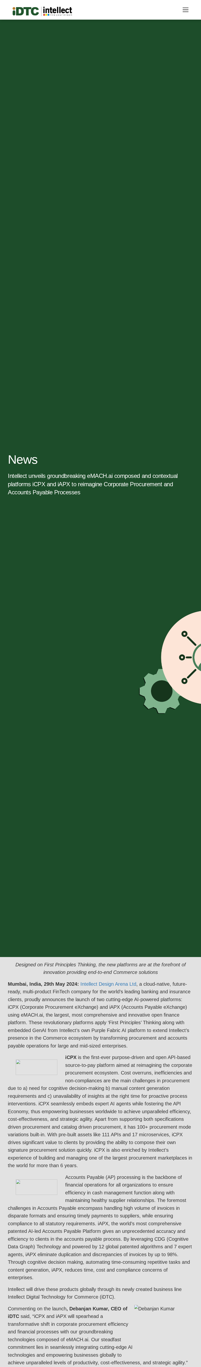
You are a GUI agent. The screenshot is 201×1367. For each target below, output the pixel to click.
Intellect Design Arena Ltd (108, 984)
